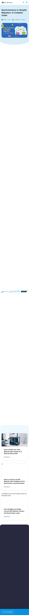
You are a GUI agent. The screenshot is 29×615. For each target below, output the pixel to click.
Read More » (7, 457)
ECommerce (17, 19)
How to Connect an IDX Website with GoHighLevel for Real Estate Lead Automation (14, 481)
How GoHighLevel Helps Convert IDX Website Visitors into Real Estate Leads (14, 511)
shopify (23, 19)
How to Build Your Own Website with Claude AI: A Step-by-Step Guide (13, 451)
